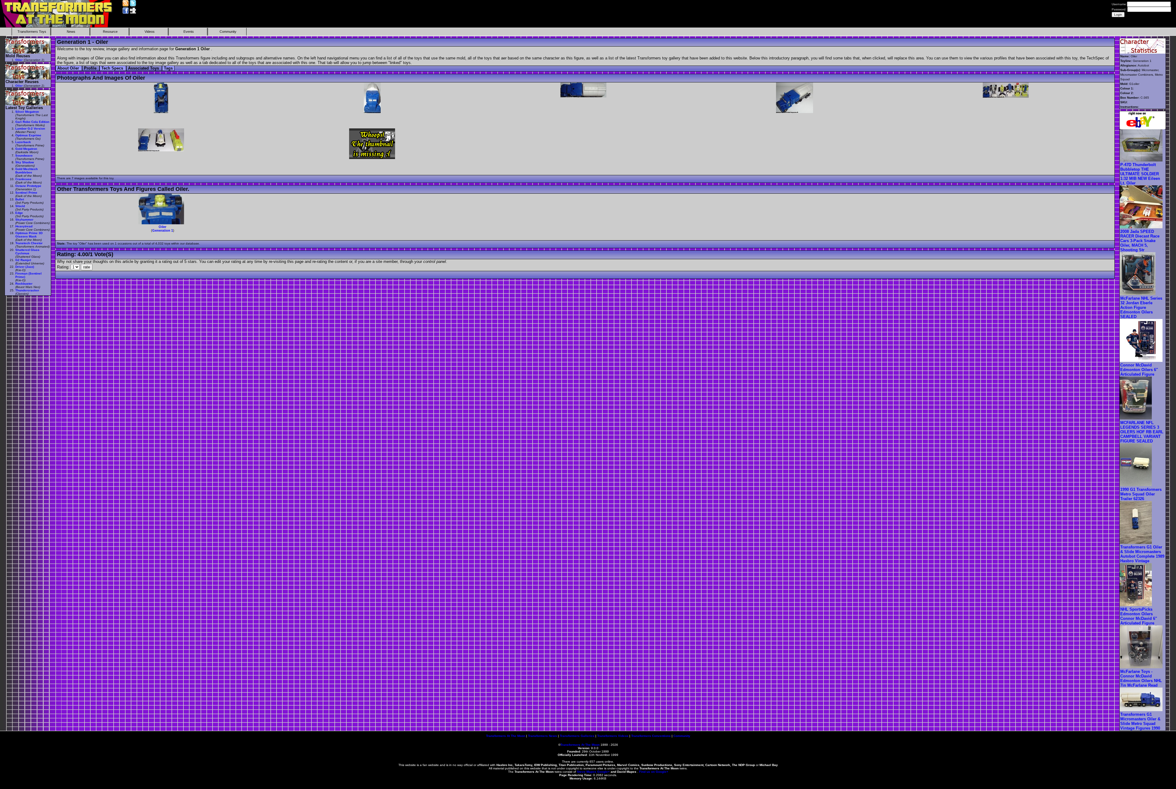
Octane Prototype (28, 186)
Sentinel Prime (26, 192)
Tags (168, 68)
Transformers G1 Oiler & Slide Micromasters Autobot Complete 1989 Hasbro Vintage (1142, 554)
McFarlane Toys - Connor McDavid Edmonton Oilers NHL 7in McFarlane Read (1141, 678)
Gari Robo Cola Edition (32, 121)
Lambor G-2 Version (30, 128)
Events (188, 31)
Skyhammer (24, 219)
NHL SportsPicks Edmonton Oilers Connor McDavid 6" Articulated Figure (1138, 616)
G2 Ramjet (23, 260)
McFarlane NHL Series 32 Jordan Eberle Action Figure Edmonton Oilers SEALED (1141, 307)
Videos (150, 31)
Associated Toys (144, 68)
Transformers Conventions (651, 736)
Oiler (162, 227)
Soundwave (24, 155)
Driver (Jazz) (24, 266)
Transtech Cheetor (29, 243)
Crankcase (23, 179)
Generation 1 (162, 230)
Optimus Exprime (28, 135)
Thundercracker (27, 290)
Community (228, 31)
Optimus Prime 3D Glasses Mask (29, 234)
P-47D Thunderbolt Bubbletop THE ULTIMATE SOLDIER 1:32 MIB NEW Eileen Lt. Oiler (1140, 173)
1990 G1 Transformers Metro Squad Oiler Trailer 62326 (1141, 494)
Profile (91, 68)
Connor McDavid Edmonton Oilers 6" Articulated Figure (1139, 370)
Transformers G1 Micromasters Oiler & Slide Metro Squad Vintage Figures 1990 (1140, 721)
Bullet (19, 199)
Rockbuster (23, 283)
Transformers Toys (31, 31)
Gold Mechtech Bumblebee (26, 170)
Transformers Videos (612, 736)
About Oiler (68, 68)
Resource (110, 31)
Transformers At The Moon (505, 736)
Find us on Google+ (653, 771)
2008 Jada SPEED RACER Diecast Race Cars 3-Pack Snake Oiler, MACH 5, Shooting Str (1139, 240)
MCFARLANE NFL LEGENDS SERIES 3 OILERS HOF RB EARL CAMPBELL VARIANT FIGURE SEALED (1141, 431)
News (71, 31)
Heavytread (23, 226)
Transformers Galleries (577, 736)
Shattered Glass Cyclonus (27, 251)
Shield (20, 206)
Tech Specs (112, 68)
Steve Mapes (586, 771)
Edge (19, 212)
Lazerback (23, 142)
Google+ (603, 771)
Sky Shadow (24, 162)
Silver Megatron (27, 111)
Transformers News (542, 736)
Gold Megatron (26, 148)
